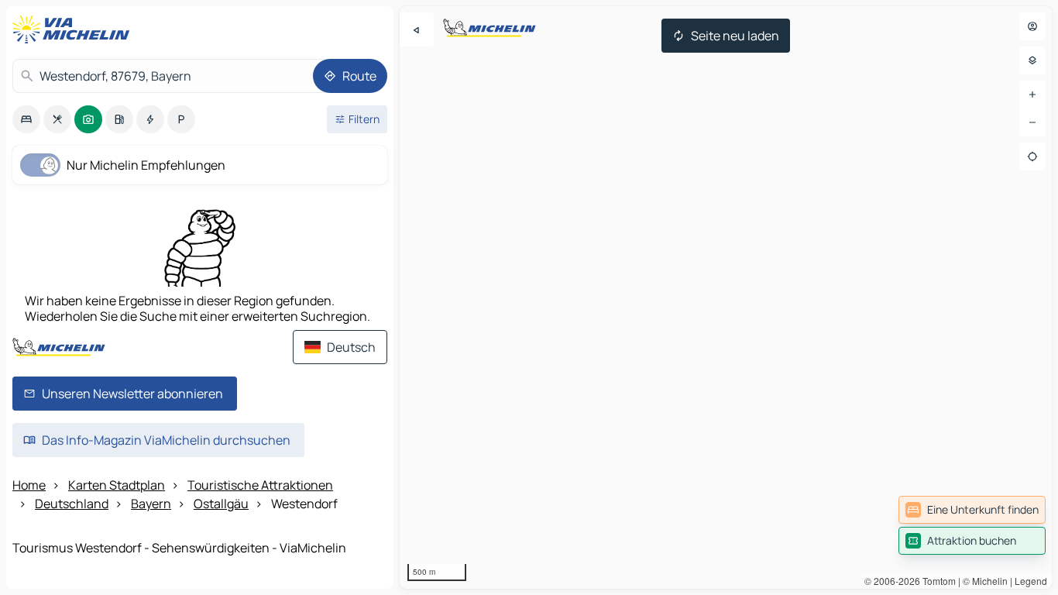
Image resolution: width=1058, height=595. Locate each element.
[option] (26, 119)
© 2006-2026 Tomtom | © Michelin (936, 580)
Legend (1031, 580)
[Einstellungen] (1032, 60)
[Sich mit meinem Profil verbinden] (1032, 26)
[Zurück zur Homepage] (74, 29)
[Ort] (1032, 156)
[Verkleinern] (1032, 122)
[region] (726, 297)
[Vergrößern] (1032, 94)
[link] (972, 510)
